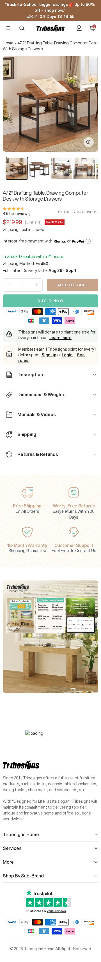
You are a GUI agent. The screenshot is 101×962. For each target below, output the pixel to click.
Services (12, 848)
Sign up (49, 355)
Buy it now (50, 301)
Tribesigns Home (21, 834)
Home (8, 43)
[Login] (79, 28)
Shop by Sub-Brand (23, 875)
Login (67, 355)
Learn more (60, 338)
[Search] (21, 28)
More (8, 862)
